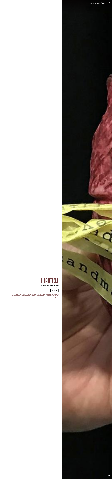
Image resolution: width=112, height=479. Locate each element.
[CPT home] (4, 3)
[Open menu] (109, 3)
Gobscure (52, 276)
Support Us (92, 3)
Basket (104, 3)
